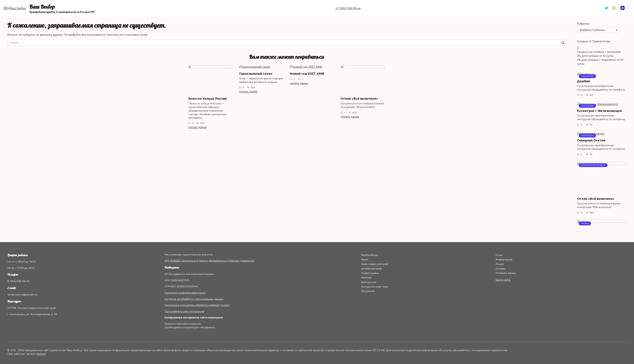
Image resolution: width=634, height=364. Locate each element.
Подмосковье (370, 273)
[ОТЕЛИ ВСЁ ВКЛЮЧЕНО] (602, 192)
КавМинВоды (369, 255)
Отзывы (500, 268)
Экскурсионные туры (374, 286)
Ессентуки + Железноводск (599, 111)
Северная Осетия (591, 140)
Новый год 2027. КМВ (307, 73)
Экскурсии (368, 291)
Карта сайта (503, 279)
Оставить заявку (506, 273)
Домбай (583, 81)
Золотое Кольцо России (207, 98)
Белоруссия (368, 282)
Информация (504, 259)
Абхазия (366, 277)
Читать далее (197, 127)
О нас (499, 255)
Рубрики (583, 23)
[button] (602, 41)
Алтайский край (371, 268)
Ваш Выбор (42, 6)
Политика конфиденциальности (184, 292)
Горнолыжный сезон (255, 73)
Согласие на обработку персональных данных (193, 299)
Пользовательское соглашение (184, 311)
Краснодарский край (374, 264)
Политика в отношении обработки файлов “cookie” (197, 305)
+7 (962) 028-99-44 (348, 8)
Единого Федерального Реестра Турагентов (225, 260)
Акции (500, 264)
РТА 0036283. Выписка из (180, 260)
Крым (364, 259)
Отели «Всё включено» (359, 98)
